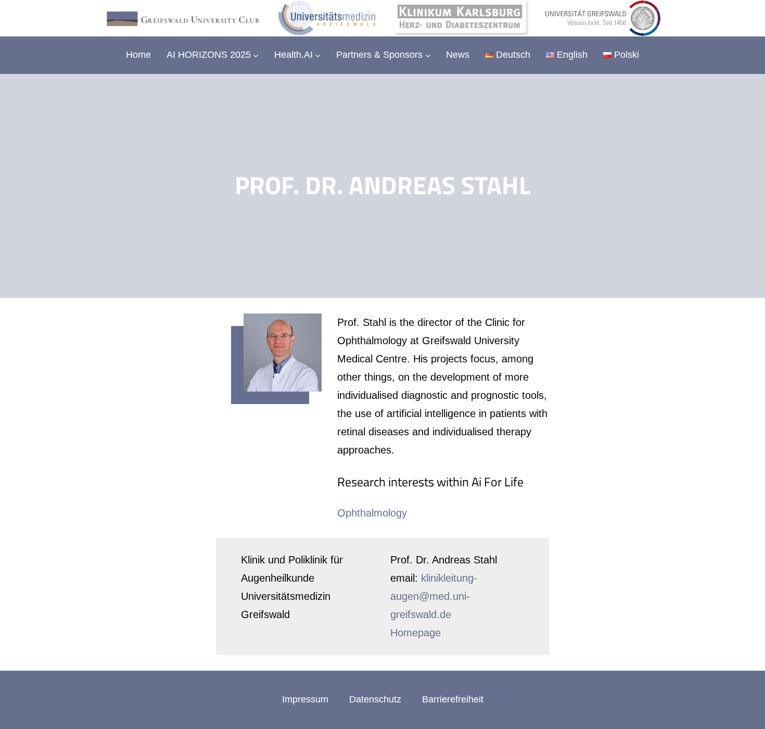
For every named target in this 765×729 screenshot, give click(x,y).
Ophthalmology (372, 513)
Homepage (415, 632)
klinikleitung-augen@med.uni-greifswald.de (433, 596)
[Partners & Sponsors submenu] (428, 55)
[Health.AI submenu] (318, 55)
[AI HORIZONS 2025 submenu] (256, 55)
